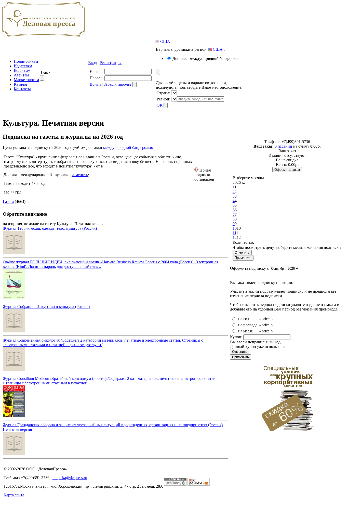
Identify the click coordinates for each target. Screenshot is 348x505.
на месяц (245, 331)
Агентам (21, 75)
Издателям (23, 66)
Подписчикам (26, 61)
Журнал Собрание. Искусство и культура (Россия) (46, 306)
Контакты (22, 89)
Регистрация (111, 62)
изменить (80, 175)
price (266, 319)
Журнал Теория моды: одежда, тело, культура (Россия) (50, 228)
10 (235, 228)
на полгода (247, 325)
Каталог (21, 84)
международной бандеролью (128, 147)
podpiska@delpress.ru (69, 477)
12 (235, 237)
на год (243, 319)
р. (272, 319)
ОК (160, 105)
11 (234, 233)
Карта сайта (14, 495)
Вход (92, 62)
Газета (8, 201)
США (164, 41)
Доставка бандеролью (206, 58)
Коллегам (22, 70)
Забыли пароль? (117, 84)
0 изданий (283, 146)
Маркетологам (26, 79)
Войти (95, 84)
